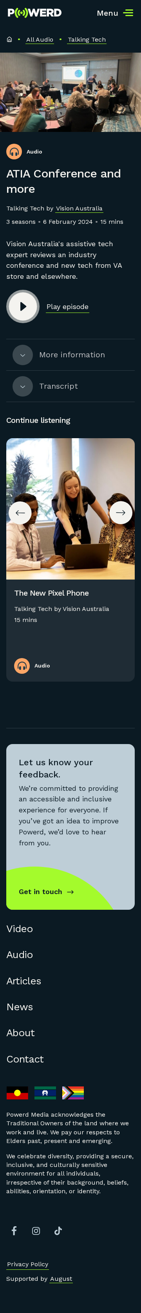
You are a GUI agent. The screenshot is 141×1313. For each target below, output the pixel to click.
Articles (23, 981)
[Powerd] (34, 13)
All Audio (39, 39)
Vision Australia (79, 208)
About (20, 1033)
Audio (19, 954)
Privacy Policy (27, 1264)
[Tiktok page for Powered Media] (58, 1231)
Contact (24, 1059)
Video (19, 928)
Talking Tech (87, 39)
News (19, 1007)
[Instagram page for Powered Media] (36, 1231)
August (61, 1278)
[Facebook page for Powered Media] (14, 1231)
